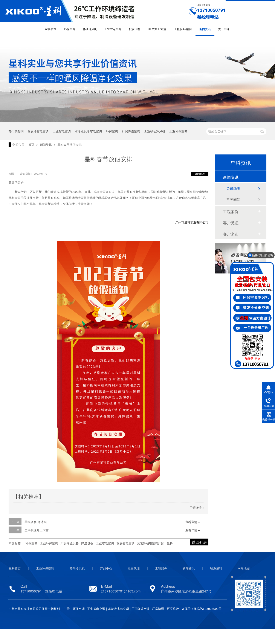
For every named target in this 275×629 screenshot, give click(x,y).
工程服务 (161, 568)
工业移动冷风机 (154, 131)
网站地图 (244, 568)
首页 (31, 144)
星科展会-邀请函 (35, 522)
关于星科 (223, 29)
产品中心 (106, 568)
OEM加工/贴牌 (157, 29)
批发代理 (134, 29)
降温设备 (87, 543)
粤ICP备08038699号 (208, 608)
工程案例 (230, 211)
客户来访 (230, 234)
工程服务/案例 (183, 29)
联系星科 (216, 568)
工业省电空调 (112, 29)
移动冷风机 (90, 29)
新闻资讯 (205, 29)
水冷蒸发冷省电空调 (88, 131)
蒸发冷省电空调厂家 (150, 543)
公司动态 (233, 188)
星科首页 (50, 29)
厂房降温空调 (131, 131)
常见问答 (233, 199)
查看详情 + (192, 522)
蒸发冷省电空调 (38, 131)
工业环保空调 (178, 131)
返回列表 (200, 174)
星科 (170, 543)
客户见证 (230, 222)
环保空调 (69, 29)
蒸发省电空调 (125, 543)
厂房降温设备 (70, 543)
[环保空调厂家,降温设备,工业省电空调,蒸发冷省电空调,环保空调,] (36, 11)
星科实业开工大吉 (36, 530)
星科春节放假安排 (70, 144)
